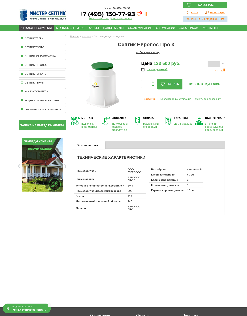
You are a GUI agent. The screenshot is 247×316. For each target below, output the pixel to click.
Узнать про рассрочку (208, 98)
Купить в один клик (204, 83)
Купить (173, 84)
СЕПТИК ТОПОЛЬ (35, 74)
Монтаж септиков (70, 28)
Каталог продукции (36, 28)
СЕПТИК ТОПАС (34, 47)
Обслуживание (140, 28)
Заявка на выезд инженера (205, 19)
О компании (165, 28)
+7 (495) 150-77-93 (106, 14)
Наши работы (113, 28)
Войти (194, 12)
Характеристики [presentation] (87, 145)
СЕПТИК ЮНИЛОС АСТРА (40, 56)
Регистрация (217, 12)
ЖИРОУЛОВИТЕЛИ (36, 91)
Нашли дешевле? (157, 69)
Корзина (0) (206, 5)
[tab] (87, 145)
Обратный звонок (121, 18)
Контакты (210, 28)
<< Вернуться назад (147, 52)
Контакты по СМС (99, 18)
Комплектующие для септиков (43, 109)
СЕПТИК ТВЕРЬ (34, 38)
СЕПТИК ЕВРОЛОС (36, 65)
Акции (94, 28)
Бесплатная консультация (175, 98)
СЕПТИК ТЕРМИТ (35, 83)
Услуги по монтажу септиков (42, 100)
